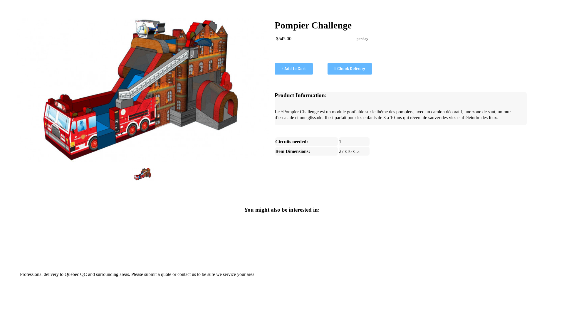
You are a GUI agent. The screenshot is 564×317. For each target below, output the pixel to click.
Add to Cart (294, 68)
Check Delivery (350, 68)
